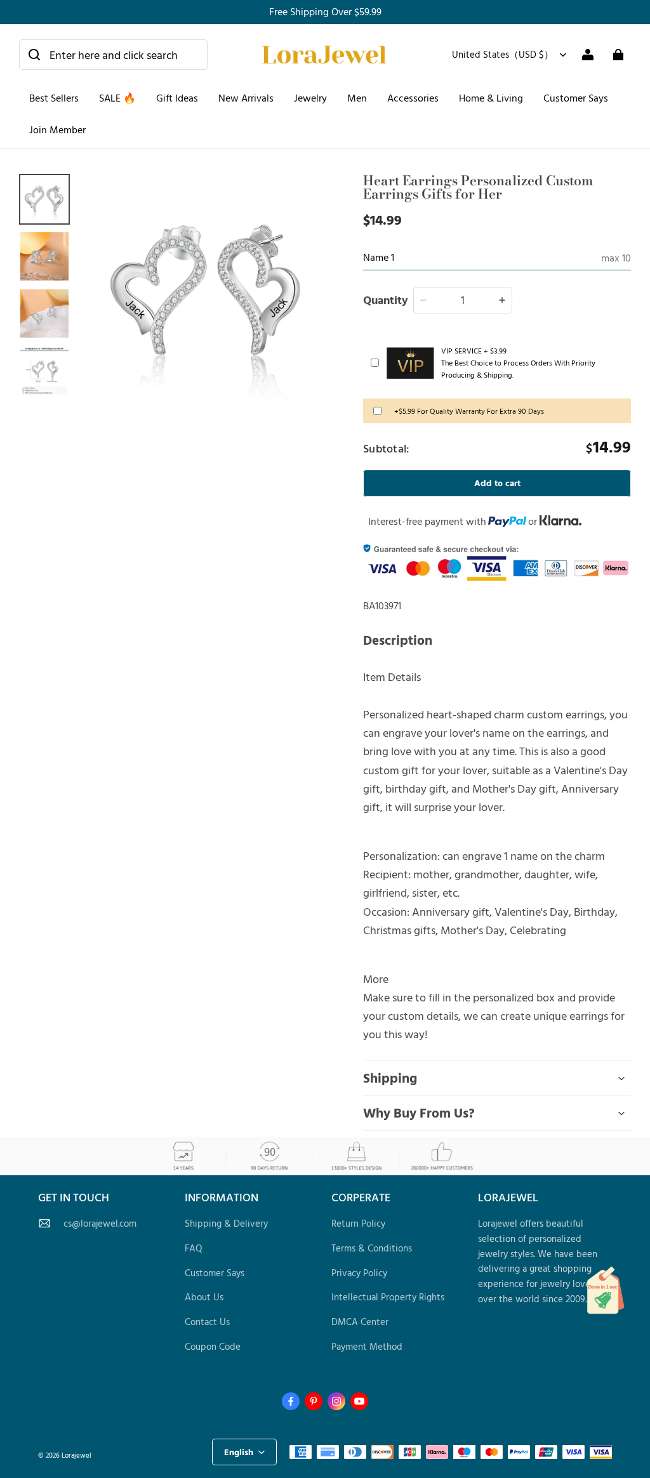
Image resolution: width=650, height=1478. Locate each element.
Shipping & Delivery (226, 1223)
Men (357, 97)
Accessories (413, 97)
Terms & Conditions (371, 1248)
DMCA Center (359, 1321)
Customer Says (575, 97)
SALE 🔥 (117, 97)
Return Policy (358, 1223)
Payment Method (366, 1346)
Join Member (57, 129)
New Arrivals (246, 97)
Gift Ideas (177, 97)
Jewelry (310, 97)
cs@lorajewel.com (99, 1223)
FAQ (193, 1248)
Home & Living (491, 97)
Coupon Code (213, 1346)
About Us (204, 1297)
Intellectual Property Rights (387, 1297)
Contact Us (207, 1321)
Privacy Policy (359, 1272)
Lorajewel (76, 1454)
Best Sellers (54, 97)
